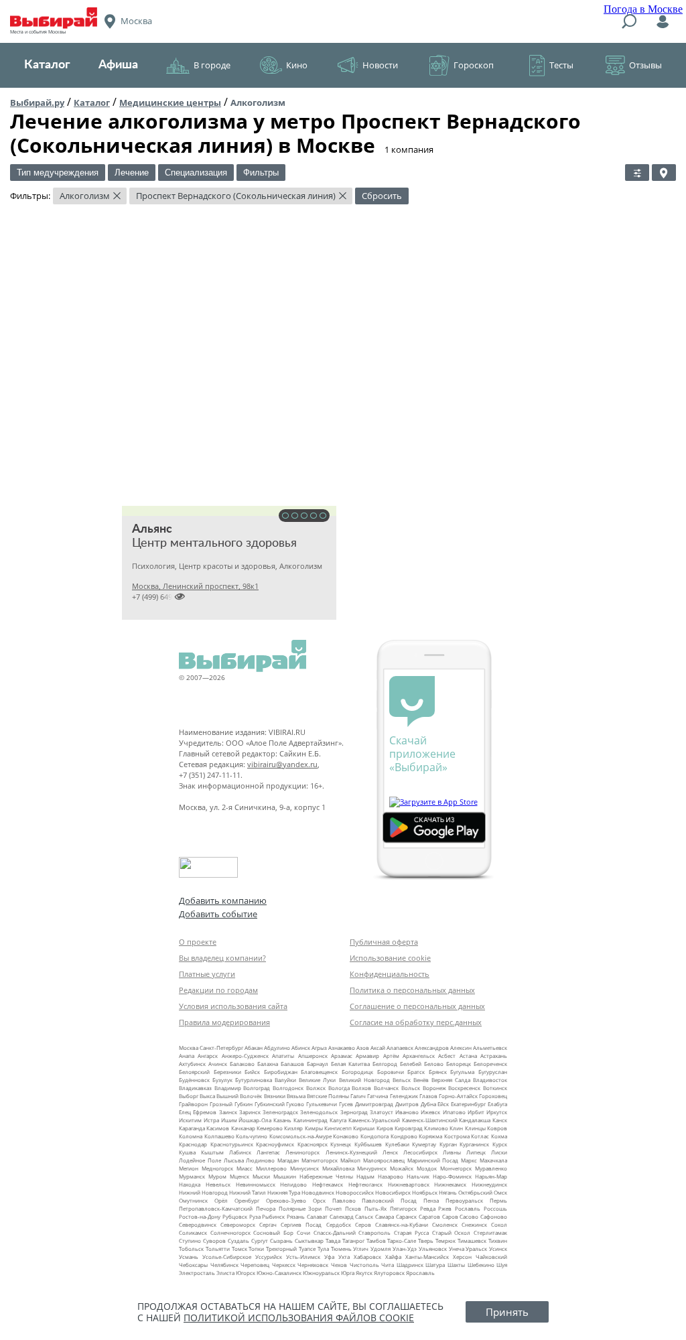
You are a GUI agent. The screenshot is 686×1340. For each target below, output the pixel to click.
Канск (499, 1120)
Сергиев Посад (301, 1224)
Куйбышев (368, 1144)
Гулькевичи (321, 1104)
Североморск (237, 1224)
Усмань (188, 1256)
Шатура (435, 1264)
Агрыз (319, 1047)
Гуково (295, 1104)
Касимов (217, 1128)
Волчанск (386, 1087)
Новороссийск (355, 1192)
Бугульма (462, 1071)
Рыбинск (273, 1216)
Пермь (498, 1200)
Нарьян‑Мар (491, 1176)
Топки (256, 1248)
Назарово (390, 1176)
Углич (360, 1248)
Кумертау (424, 1144)
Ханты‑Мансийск (427, 1256)
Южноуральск (321, 1272)
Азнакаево (341, 1047)
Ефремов (204, 1112)
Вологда (339, 1087)
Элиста (225, 1272)
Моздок (427, 1168)
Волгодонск (288, 1087)
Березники (227, 1071)
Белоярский (194, 1071)
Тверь (425, 1240)
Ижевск (430, 1112)
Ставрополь (374, 1232)
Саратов (429, 1216)
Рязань (296, 1216)
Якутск (364, 1272)
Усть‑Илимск (303, 1256)
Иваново (407, 1112)
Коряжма (430, 1136)
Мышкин (284, 1176)
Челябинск (224, 1264)
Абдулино (277, 1047)
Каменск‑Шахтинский (430, 1120)
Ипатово (454, 1112)
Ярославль (420, 1272)
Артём (391, 1055)
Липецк (476, 1152)
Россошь (495, 1208)
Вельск (402, 1079)
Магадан (288, 1160)
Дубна (428, 1104)
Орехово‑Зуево (286, 1200)
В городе (212, 65)
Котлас (480, 1136)
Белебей (410, 1063)
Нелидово (293, 1184)
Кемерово (270, 1128)
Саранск (406, 1216)
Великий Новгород (364, 1079)
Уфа (329, 1256)
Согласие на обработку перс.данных (416, 1022)
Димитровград (374, 1104)
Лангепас (268, 1152)
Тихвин (497, 1240)
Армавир (367, 1055)
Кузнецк (340, 1144)
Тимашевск (472, 1240)
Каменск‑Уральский (374, 1120)
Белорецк (458, 1063)
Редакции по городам (218, 990)
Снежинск (474, 1224)
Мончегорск (456, 1168)
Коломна (190, 1136)
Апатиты (283, 1055)
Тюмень (341, 1248)
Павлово (344, 1200)
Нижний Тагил (247, 1192)
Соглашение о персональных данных (417, 1006)
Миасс (244, 1168)
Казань (282, 1120)
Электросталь (197, 1272)
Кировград (409, 1128)
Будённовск (194, 1079)
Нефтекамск (327, 1184)
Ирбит (476, 1112)
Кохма (499, 1136)
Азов (362, 1047)
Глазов (428, 1095)
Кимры (314, 1128)
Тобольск (191, 1248)
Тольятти (218, 1248)
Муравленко (491, 1168)
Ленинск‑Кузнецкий (351, 1152)
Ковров (497, 1128)
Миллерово (271, 1168)
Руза (255, 1216)
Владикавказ (195, 1087)
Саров (450, 1216)
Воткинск (495, 1087)
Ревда (427, 1208)
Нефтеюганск (365, 1184)
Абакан (254, 1047)
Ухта (344, 1256)
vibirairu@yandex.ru (282, 764)
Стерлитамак (490, 1232)
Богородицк (357, 1071)
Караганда (192, 1128)
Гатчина (377, 1095)
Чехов (339, 1264)
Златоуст (381, 1112)
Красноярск (312, 1144)
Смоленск (445, 1224)
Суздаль (238, 1240)
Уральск (476, 1248)
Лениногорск (302, 1152)
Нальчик (418, 1176)
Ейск (443, 1104)
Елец (185, 1112)
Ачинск (217, 1063)
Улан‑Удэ (405, 1248)
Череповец (255, 1264)
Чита (387, 1264)
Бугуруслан (492, 1071)
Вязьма (296, 1095)
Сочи (303, 1232)
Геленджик (404, 1095)
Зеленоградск (280, 1112)
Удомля (380, 1248)
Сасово (469, 1216)
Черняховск (312, 1264)
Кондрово (404, 1136)
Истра (211, 1120)
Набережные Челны (326, 1176)
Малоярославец (384, 1160)
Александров (432, 1047)
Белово (433, 1063)
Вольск (410, 1087)
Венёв (421, 1079)
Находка (189, 1184)
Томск (239, 1248)
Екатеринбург (468, 1104)
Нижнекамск (450, 1184)
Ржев (445, 1208)
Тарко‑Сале (401, 1240)
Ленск (390, 1152)
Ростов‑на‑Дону (199, 1216)
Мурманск (192, 1176)
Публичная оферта (384, 942)
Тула (323, 1248)
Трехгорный (281, 1248)
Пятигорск (403, 1208)
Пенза (431, 1200)
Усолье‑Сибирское (226, 1256)
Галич (358, 1095)
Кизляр (293, 1128)
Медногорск (217, 1168)
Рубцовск (234, 1216)
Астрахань (493, 1055)
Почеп (333, 1208)
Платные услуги (207, 974)
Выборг (188, 1095)
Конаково (345, 1136)
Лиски (499, 1152)
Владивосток (490, 1079)
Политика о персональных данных (412, 990)
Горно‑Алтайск (458, 1095)
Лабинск (240, 1152)
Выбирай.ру (37, 102)
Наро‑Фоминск (452, 1176)
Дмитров (407, 1104)
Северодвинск (197, 1224)
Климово (436, 1128)
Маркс (469, 1160)
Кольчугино (251, 1136)
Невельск (218, 1184)
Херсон (462, 1256)
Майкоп (350, 1160)
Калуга (338, 1120)
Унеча (456, 1248)
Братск (416, 1071)
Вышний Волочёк (239, 1095)
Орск (319, 1200)
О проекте (197, 942)
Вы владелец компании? (222, 958)
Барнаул (317, 1063)
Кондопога (374, 1136)
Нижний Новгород (203, 1192)
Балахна (267, 1063)
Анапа (186, 1055)
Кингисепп (338, 1128)
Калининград (310, 1120)
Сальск (364, 1216)
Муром (217, 1176)
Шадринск (410, 1264)
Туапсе (307, 1248)
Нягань (448, 1192)
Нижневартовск (408, 1184)
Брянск (438, 1071)
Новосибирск (393, 1192)
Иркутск (496, 1112)
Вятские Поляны (328, 1095)
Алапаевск (400, 1047)
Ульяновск (433, 1248)
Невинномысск (255, 1184)
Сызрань (281, 1240)
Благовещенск (319, 1071)
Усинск (498, 1248)
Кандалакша (474, 1120)
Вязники (274, 1095)
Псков (353, 1208)
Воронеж (434, 1087)
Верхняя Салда (450, 1079)
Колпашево (219, 1136)
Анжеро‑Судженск (245, 1055)
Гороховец (493, 1095)
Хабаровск (367, 1256)
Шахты (456, 1264)
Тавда (333, 1240)
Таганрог (353, 1240)
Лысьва (234, 1160)
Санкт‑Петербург (221, 1047)
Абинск (300, 1047)
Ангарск (208, 1055)
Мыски (261, 1176)
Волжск (316, 1087)
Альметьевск (490, 1047)
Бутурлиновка (253, 1079)
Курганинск (474, 1144)
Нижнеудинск (489, 1184)
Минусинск (304, 1168)
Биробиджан (280, 1071)
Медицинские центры (170, 102)
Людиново (260, 1160)
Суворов (214, 1240)
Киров (384, 1128)
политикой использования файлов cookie (299, 1317)
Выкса (207, 1095)
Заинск (228, 1112)
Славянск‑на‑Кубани (401, 1224)
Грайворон (193, 1104)
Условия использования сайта (233, 1006)
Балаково (242, 1063)
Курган (448, 1144)
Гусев (346, 1104)
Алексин (461, 1047)
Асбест (447, 1055)
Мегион (188, 1168)
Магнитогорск (319, 1160)
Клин (456, 1128)
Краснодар (193, 1144)
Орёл (221, 1200)
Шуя (501, 1264)
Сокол (499, 1224)
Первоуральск (464, 1200)
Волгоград (256, 1087)
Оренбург (246, 1200)
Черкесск (283, 1264)
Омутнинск (193, 1200)
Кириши (363, 1128)
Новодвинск (317, 1192)
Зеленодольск (319, 1112)
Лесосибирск (420, 1152)
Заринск (250, 1112)
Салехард (342, 1216)
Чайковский (491, 1256)
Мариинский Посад (433, 1160)
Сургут (259, 1240)
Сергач (268, 1224)
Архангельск (419, 1055)
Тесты (561, 65)
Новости (380, 65)
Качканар (243, 1128)
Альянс (152, 529)
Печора (265, 1208)
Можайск (401, 1168)
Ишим (229, 1120)
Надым (365, 1176)
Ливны (452, 1152)
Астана (468, 1055)
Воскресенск (464, 1087)
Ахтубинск (192, 1063)
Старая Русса (411, 1232)
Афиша (118, 65)
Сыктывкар (309, 1240)
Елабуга (497, 1104)
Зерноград (354, 1112)
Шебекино (481, 1264)
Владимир (227, 1087)
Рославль (467, 1208)
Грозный (221, 1104)
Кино (296, 65)
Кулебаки (397, 1144)
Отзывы (645, 65)
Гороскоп (474, 65)
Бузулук (222, 1079)
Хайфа (393, 1256)
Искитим (190, 1120)
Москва (188, 1047)
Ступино (190, 1240)
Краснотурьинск (231, 1144)
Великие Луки (317, 1079)
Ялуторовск (389, 1272)
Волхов (361, 1087)
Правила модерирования (224, 1022)
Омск (500, 1192)
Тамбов (376, 1240)
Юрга (347, 1272)
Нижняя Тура (283, 1192)
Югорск (245, 1272)
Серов (363, 1224)
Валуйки (285, 1079)
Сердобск (338, 1224)
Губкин (243, 1104)
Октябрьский (475, 1192)
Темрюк (445, 1240)
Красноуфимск (275, 1144)
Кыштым (212, 1152)
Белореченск (490, 1063)
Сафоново (493, 1216)
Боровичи (390, 1071)
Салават (317, 1216)
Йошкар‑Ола (254, 1120)
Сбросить (382, 196)
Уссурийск (268, 1256)
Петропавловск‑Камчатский (216, 1208)
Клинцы (475, 1128)
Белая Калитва (350, 1063)
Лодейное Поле (200, 1160)
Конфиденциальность (389, 974)
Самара (384, 1216)
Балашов (292, 1063)
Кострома (457, 1136)
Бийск (252, 1071)
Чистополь (364, 1264)
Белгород (384, 1063)
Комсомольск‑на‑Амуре (300, 1136)
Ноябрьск (424, 1192)
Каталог (47, 65)
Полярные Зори (300, 1208)
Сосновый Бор (273, 1232)
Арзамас (341, 1055)
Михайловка (338, 1168)
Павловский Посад (389, 1200)
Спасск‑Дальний (335, 1232)
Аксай (377, 1047)
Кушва (187, 1152)
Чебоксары (193, 1264)
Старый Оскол (451, 1232)
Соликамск (193, 1232)
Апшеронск (313, 1055)
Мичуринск (372, 1168)
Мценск (239, 1176)
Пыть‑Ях (375, 1208)
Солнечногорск (230, 1232)
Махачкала (493, 1160)
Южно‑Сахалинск (279, 1272)
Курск (499, 1144)
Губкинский (270, 1104)
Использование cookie (390, 958)
